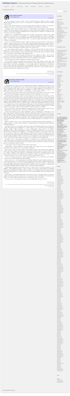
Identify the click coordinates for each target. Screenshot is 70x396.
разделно (60, 160)
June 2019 (59, 274)
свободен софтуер (60, 100)
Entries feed (59, 379)
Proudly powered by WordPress (8, 390)
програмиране (60, 98)
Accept (12, 184)
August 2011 (59, 357)
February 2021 (60, 249)
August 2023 (59, 213)
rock (44, 73)
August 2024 (59, 198)
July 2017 (58, 298)
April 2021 (59, 247)
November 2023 (60, 209)
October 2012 (59, 341)
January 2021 (59, 251)
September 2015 (60, 308)
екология (59, 78)
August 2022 (59, 227)
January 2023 (59, 221)
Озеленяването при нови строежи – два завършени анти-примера (62, 58)
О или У (65, 139)
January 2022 (59, 236)
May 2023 (59, 217)
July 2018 (58, 287)
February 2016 (60, 306)
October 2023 (59, 210)
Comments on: (60, 19)
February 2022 (60, 235)
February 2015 (60, 312)
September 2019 (60, 270)
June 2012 (59, 346)
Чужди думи (61, 153)
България (60, 131)
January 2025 (59, 192)
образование (59, 94)
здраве (26, 6)
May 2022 (59, 231)
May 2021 (59, 246)
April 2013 (59, 335)
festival (24, 73)
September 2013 (60, 329)
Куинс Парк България (61, 35)
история (58, 87)
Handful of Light (60, 24)
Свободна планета (9, 3)
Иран (61, 137)
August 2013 (59, 330)
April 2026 (59, 174)
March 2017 (59, 302)
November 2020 (60, 253)
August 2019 (59, 271)
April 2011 (59, 362)
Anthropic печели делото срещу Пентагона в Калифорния (62, 55)
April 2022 (59, 232)
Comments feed (60, 380)
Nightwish (41, 184)
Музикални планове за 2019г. (17, 79)
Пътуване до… (60, 39)
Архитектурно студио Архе (62, 27)
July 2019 (58, 273)
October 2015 (59, 307)
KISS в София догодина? (16, 15)
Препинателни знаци (61, 141)
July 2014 (58, 318)
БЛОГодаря (59, 28)
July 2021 (58, 243)
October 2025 (59, 181)
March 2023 (59, 219)
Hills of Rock (33, 73)
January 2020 (59, 265)
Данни (64, 135)
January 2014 (59, 324)
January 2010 (59, 368)
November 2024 (60, 195)
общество (33, 6)
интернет (59, 85)
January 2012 (59, 352)
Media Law (62, 126)
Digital (59, 122)
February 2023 (60, 220)
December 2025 (60, 179)
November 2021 (60, 239)
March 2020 (59, 263)
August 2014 (59, 317)
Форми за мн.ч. (60, 151)
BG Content (63, 117)
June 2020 (59, 259)
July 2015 (58, 310)
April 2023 (59, 218)
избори (58, 156)
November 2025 (60, 180)
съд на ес (64, 161)
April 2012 (59, 348)
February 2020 (60, 264)
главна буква (60, 155)
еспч (64, 155)
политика (59, 96)
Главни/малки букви (62, 134)
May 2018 (59, 290)
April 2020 (59, 262)
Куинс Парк (59, 138)
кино (58, 88)
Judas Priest (38, 73)
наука (12, 6)
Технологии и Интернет (62, 150)
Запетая (65, 136)
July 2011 (58, 358)
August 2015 (59, 309)
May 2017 (59, 299)
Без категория (60, 130)
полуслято (61, 158)
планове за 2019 (15, 22)
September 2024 (60, 197)
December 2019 (60, 267)
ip (65, 124)
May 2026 (59, 173)
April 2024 (59, 203)
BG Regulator (60, 121)
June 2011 (59, 359)
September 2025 (60, 182)
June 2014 (59, 319)
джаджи (58, 77)
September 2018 (60, 285)
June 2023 (59, 215)
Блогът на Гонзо (60, 30)
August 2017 (59, 297)
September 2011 (60, 356)
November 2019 (60, 268)
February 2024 (60, 206)
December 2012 (60, 338)
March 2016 (59, 304)
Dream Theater (20, 184)
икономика (59, 84)
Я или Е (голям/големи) (62, 154)
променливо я (60, 158)
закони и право (60, 81)
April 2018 (59, 291)
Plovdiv (45, 184)
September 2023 (60, 212)
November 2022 (60, 224)
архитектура (59, 76)
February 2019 (60, 279)
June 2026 (59, 171)
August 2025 (59, 184)
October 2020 (59, 254)
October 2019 (59, 269)
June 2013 (59, 332)
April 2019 (59, 276)
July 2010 (58, 364)
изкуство (6, 6)
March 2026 (59, 175)
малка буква (63, 156)
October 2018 (59, 284)
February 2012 (60, 351)
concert (20, 73)
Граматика (60, 135)
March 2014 (59, 321)
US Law (59, 129)
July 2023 (58, 214)
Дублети (58, 136)
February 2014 (60, 323)
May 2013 (59, 334)
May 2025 (59, 187)
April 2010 (59, 367)
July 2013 (58, 331)
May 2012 (59, 347)
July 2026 (58, 170)
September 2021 (60, 241)
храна (58, 109)
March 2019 (59, 277)
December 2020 (60, 252)
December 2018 (60, 281)
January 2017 (59, 303)
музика (52, 72)
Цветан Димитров (60, 152)
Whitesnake (52, 185)
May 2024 (59, 202)
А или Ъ (64, 129)
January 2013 (59, 337)
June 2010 (59, 365)
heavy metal (28, 73)
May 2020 (59, 260)
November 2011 (60, 354)
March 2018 (59, 292)
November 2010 (60, 363)
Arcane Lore (59, 21)
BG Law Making (62, 118)
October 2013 (59, 328)
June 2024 (59, 201)
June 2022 (59, 230)
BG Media (60, 120)
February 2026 (60, 176)
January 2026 (59, 178)
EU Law (60, 124)
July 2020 (58, 258)
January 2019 (59, 280)
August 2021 (59, 242)
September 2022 (60, 226)
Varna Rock (52, 73)
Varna (53, 184)
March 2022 (59, 234)
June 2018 (59, 289)
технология (19, 6)
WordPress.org (60, 382)
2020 (58, 117)
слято (59, 161)
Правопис (61, 140)
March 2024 (59, 204)
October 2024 (59, 196)
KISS (41, 73)
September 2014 (60, 315)
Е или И (62, 136)
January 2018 (59, 295)
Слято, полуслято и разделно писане (62, 145)
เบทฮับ (58, 42)
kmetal (37, 184)
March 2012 (59, 349)
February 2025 (60, 191)
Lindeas (58, 25)
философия (59, 106)
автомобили (59, 74)
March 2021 (59, 248)
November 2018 (60, 282)
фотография (59, 107)
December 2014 (60, 314)
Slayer (50, 184)
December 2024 (60, 193)
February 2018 (60, 293)
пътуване (40, 6)
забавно (47, 6)
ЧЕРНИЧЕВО (59, 41)
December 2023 (60, 208)
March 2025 (59, 190)
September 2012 (60, 342)
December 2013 (60, 325)
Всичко (59, 133)
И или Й (58, 137)
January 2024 (59, 207)
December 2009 (60, 369)
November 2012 (60, 340)
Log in (58, 378)
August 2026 (59, 169)
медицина (59, 90)
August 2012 (59, 343)
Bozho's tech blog (60, 22)
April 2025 (59, 188)
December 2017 (60, 296)
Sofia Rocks (47, 73)
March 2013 (59, 336)
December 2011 (60, 353)
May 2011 (59, 360)
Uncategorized (60, 127)
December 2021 (60, 237)
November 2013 (60, 326)
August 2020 (59, 257)
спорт (58, 102)
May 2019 (59, 275)
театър (58, 104)
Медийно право (60, 36)
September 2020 (60, 256)
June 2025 (59, 186)
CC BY (52, 17)
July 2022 (58, 229)
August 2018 (59, 286)
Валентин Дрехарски (61, 132)
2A (57, 20)
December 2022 (60, 223)
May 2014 (59, 320)
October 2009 (59, 370)
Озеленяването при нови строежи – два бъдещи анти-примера (62, 51)
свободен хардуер (60, 101)
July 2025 (58, 185)
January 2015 (59, 313)
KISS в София (28, 25)
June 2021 (59, 245)
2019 (9, 184)
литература (59, 89)
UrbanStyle (59, 26)
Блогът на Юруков (60, 31)
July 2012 (58, 345)
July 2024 (58, 199)
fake (64, 124)
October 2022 (59, 225)
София (58, 149)
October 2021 (59, 240)
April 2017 (59, 301)
